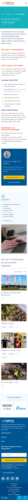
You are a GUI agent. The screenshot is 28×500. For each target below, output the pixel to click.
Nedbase (17, 494)
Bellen (25, 498)
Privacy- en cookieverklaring (14, 487)
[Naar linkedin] (3, 478)
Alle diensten (8, 220)
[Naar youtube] (17, 478)
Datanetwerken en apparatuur (11, 204)
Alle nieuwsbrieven (8, 472)
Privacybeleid (8, 466)
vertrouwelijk (9, 464)
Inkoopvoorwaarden (14, 489)
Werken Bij (20, 498)
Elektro (4, 327)
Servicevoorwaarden (6, 468)
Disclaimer (14, 485)
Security (5, 206)
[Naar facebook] (8, 478)
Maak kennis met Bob (12, 177)
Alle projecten (18, 271)
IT (2, 298)
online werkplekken (21, 89)
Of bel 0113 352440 (14, 182)
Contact (14, 492)
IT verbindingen (7, 212)
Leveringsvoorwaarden (14, 491)
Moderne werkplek (8, 214)
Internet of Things (8, 216)
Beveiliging (11, 353)
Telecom (11, 327)
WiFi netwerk (7, 208)
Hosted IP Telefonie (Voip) (13, 91)
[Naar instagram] (12, 478)
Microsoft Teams (8, 210)
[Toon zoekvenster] (26, 3)
